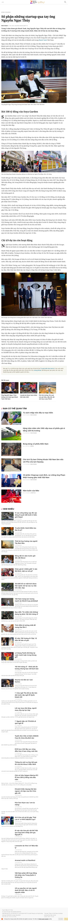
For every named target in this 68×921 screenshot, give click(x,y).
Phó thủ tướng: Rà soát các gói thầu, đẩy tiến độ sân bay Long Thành (46, 397)
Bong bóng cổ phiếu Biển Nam (35, 444)
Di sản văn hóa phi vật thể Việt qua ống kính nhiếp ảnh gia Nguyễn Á (26, 833)
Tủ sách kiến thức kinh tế (47, 368)
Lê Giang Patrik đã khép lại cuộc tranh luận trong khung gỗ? (25, 655)
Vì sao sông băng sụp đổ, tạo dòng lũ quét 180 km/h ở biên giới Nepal (26, 515)
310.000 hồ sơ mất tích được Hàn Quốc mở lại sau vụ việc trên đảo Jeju (26, 586)
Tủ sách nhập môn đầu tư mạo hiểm (38, 413)
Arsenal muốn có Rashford (25, 860)
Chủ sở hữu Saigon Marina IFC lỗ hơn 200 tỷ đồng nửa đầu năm (26, 777)
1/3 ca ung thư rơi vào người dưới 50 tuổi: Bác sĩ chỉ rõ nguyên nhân (26, 890)
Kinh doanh (5, 12)
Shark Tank (43, 40)
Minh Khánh (4, 25)
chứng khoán (37, 370)
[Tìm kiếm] (65, 2)
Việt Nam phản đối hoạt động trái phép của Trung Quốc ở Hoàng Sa (26, 875)
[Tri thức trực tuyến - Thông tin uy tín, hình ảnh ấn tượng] (37, 2)
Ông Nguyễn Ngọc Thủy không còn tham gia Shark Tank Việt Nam (9, 397)
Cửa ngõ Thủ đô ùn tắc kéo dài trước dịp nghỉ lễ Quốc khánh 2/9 (26, 695)
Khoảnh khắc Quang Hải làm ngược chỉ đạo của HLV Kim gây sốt (25, 791)
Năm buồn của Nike (31, 491)
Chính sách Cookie (43, 919)
